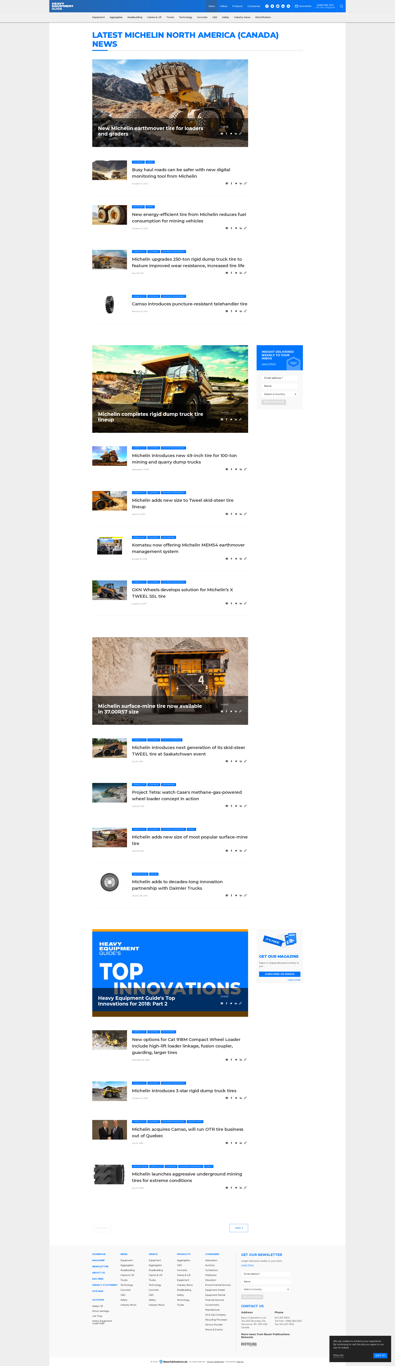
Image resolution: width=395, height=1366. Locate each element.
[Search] (341, 6)
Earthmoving (168, 537)
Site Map (97, 1291)
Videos (223, 6)
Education (210, 1280)
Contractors (211, 1270)
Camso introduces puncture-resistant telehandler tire (189, 303)
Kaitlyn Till (97, 1306)
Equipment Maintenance (173, 251)
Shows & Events (214, 1329)
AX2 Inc (240, 1361)
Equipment (138, 162)
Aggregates (127, 1265)
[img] (109, 170)
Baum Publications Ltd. (175, 1361)
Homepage (99, 1254)
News (211, 6)
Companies (253, 6)
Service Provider (214, 1324)
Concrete (126, 1290)
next (238, 1227)
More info (338, 1355)
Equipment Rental (215, 1295)
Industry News (140, 874)
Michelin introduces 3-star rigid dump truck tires (184, 1090)
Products (237, 6)
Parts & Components (171, 740)
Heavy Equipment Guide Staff (102, 1322)
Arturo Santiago (100, 1311)
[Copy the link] (240, 133)
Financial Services (214, 1300)
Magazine (98, 1260)
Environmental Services (218, 1285)
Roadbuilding (128, 1270)
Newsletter (100, 1266)
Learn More (269, 363)
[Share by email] (222, 133)
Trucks (154, 874)
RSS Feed (98, 1279)
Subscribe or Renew (279, 974)
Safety (124, 1300)
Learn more (294, 979)
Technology (127, 1285)
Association (211, 1260)
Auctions (210, 1265)
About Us (98, 1272)
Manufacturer (212, 1310)
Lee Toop (97, 1316)
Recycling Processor (216, 1319)
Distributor (211, 1275)
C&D (123, 1295)
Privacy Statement (105, 1285)
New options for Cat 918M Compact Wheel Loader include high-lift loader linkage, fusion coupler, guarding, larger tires (186, 1046)
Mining (150, 162)
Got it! (380, 1355)
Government (212, 1305)
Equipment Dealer (215, 1290)
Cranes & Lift (139, 251)
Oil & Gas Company (215, 1315)
